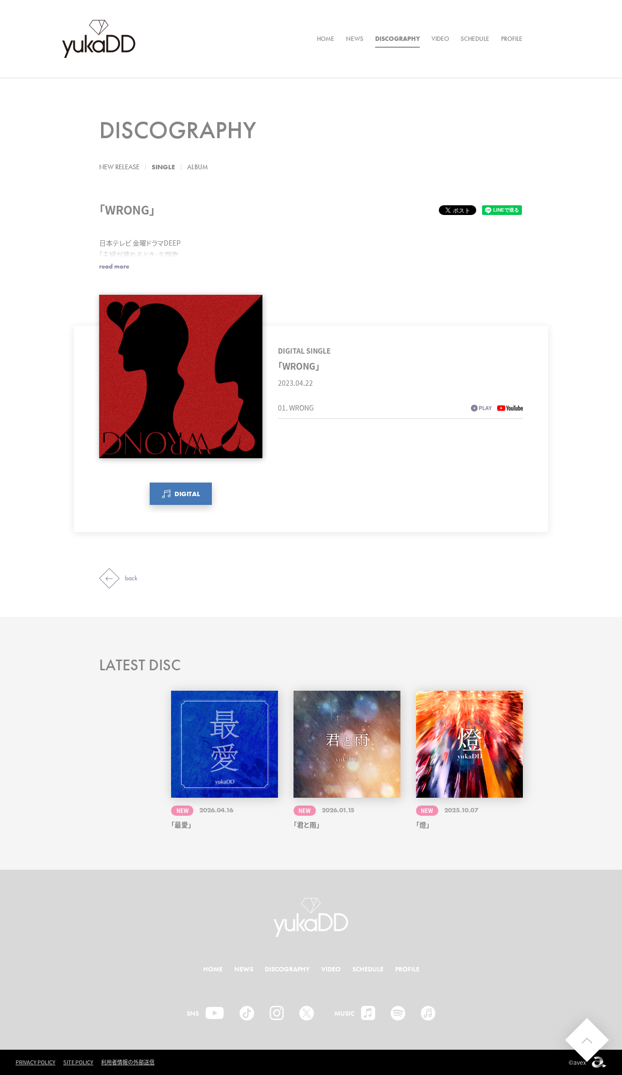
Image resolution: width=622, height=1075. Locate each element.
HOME (325, 39)
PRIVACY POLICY (35, 1062)
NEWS (354, 39)
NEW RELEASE (119, 166)
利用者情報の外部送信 (128, 1062)
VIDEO (440, 39)
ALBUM (197, 166)
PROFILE (511, 39)
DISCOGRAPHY (397, 39)
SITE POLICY (78, 1062)
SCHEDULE (475, 39)
